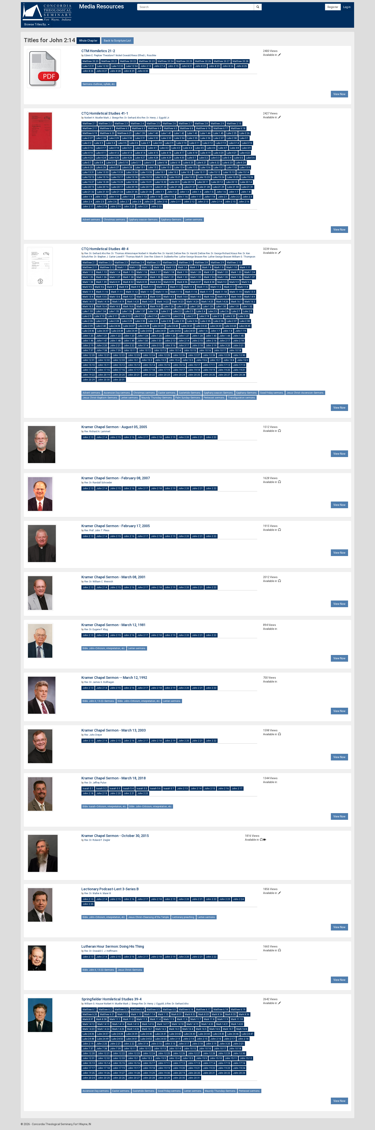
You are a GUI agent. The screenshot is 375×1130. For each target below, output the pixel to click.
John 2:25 (88, 904)
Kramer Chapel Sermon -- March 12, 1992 (114, 678)
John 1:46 (88, 340)
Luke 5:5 (238, 157)
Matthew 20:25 (184, 61)
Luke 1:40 (153, 133)
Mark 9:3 (234, 282)
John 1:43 (211, 335)
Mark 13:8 (142, 296)
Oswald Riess (130, 55)
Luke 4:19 (205, 152)
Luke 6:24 (241, 162)
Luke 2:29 (114, 138)
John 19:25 (89, 1073)
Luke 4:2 (164, 148)
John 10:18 (235, 350)
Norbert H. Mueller (94, 117)
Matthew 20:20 (90, 61)
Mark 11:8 (243, 287)
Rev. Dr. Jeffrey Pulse (95, 782)
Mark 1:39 (101, 282)
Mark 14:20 (133, 301)
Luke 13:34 (132, 172)
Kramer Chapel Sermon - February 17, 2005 (115, 526)
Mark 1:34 (209, 277)
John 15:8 (228, 360)
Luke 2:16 (178, 316)
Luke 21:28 (204, 187)
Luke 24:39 (158, 326)
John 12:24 (149, 355)
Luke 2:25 (231, 133)
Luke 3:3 (98, 143)
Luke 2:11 (112, 316)
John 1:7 (233, 192)
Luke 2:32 (153, 138)
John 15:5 (187, 360)
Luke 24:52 (175, 331)
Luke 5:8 (98, 162)
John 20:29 (89, 379)
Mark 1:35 (222, 277)
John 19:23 (224, 1068)
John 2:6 (112, 201)
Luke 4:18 (192, 152)
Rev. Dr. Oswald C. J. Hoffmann (100, 951)
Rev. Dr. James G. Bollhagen (99, 682)
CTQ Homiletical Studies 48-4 (104, 249)
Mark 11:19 (236, 292)
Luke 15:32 (160, 182)
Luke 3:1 (244, 138)
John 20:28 (239, 374)
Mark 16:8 (155, 306)
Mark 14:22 (163, 301)
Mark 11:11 (117, 292)
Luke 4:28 (153, 157)
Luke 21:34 (117, 192)
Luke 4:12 (114, 152)
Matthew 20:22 (128, 61)
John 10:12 (145, 350)
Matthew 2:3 (121, 123)
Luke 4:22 (245, 152)
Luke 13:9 (245, 167)
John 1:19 (240, 331)
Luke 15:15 (88, 177)
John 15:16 (179, 365)
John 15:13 (134, 365)
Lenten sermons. (194, 219)
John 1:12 (127, 196)
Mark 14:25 (207, 301)
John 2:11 (175, 201)
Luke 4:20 (218, 152)
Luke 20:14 (246, 182)
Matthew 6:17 (220, 128)
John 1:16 (182, 196)
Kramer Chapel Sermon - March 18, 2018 (113, 778)
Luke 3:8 (157, 143)
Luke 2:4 (200, 311)
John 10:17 (220, 350)
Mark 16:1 (236, 301)
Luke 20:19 (146, 187)
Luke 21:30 (233, 187)
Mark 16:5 (115, 306)
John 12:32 (104, 360)
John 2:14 (159, 66)
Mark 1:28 (128, 277)
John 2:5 (99, 201)
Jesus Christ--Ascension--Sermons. (305, 392)
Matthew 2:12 (107, 267)
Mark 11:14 (161, 292)
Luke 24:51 (160, 331)
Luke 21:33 (103, 192)
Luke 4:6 (211, 148)
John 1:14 (155, 196)
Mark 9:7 (111, 287)
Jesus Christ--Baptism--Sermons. (100, 397)
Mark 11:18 (221, 292)
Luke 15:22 (189, 177)
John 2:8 (136, 201)
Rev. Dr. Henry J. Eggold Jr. (156, 117)
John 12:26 (179, 355)
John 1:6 (221, 192)
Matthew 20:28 (240, 61)
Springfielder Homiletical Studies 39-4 (111, 999)
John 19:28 (134, 1073)
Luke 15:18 (132, 177)
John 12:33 (119, 360)
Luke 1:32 (247, 306)
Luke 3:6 (133, 143)
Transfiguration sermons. (241, 397)
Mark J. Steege (112, 117)
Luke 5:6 (250, 157)
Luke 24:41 (187, 326)
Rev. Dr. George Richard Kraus (222, 253)
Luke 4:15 (153, 152)
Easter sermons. (167, 392)
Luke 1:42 (179, 133)
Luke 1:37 (140, 311)
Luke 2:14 (152, 316)
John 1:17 (196, 196)
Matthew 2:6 (169, 123)
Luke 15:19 (146, 177)
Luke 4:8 (234, 148)
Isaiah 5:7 (168, 788)
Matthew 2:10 (234, 123)
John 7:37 (88, 350)
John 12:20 (89, 355)
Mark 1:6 (182, 267)
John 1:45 (238, 335)
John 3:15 (156, 345)
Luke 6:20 (188, 162)
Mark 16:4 (101, 306)
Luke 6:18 (162, 162)
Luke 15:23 (204, 177)
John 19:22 (89, 374)
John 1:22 (115, 335)
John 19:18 (194, 370)
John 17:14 (89, 370)
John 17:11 (209, 365)
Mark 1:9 (218, 267)
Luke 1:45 (218, 133)
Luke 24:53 (189, 331)
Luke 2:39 (88, 326)
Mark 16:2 (250, 301)
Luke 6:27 (114, 167)
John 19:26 (104, 1073)
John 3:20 (224, 345)
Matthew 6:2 (122, 128)
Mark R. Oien (142, 256)
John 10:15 (190, 350)
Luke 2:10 (99, 316)
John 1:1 (159, 192)
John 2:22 (156, 206)
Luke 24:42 (201, 326)
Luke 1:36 (127, 311)
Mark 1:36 (236, 277)
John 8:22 (200, 66)
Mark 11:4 (189, 287)
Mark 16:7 (142, 306)
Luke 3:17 (101, 148)
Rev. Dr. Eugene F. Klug (96, 629)
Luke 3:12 (208, 143)
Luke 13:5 (192, 167)
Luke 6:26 (101, 167)
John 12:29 (224, 355)
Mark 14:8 (236, 296)
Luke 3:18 (114, 148)
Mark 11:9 (88, 292)
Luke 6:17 (149, 162)
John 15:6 (201, 360)
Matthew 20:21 (109, 61)
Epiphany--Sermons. (171, 219)
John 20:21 (134, 374)
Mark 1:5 (170, 267)
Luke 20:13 (231, 182)
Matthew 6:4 (154, 128)
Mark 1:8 (206, 267)
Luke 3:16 (88, 148)
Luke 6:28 (127, 167)
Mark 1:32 (182, 277)
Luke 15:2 (173, 172)
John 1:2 (172, 192)
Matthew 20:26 (203, 61)
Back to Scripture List (117, 40)
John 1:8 (245, 192)
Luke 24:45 (244, 326)
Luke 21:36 (146, 192)
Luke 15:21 (175, 177)
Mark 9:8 (123, 287)
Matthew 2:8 (201, 123)
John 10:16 (205, 350)
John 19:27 (119, 1073)
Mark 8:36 (182, 282)
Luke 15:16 (103, 177)
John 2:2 (235, 196)
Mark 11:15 (176, 292)
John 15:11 (104, 365)
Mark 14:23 (178, 301)
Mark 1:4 (158, 267)
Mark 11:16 (191, 292)
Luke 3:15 (247, 143)
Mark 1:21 (209, 272)
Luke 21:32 (88, 192)
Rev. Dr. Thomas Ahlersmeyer (122, 253)
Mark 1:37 (249, 277)
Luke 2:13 (139, 316)
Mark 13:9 (155, 296)
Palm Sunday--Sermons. (188, 397)
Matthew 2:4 (137, 123)
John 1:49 (129, 340)
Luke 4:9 (246, 148)
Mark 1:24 (249, 272)
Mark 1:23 (236, 272)
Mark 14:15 (133, 1024)
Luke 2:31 (140, 138)
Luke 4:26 (127, 157)
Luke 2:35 (192, 138)
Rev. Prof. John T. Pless (96, 530)
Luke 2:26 (244, 133)
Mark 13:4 (88, 296)
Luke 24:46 (88, 331)
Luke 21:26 (175, 187)
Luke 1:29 (208, 306)
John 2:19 (115, 206)
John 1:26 (170, 335)
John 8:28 (115, 71)
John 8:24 (227, 66)
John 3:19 (211, 345)
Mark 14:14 (118, 1024)
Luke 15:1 (160, 172)
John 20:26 (209, 374)
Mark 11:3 (175, 287)
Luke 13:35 (146, 172)
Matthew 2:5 (153, 123)
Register (333, 7)
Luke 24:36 (114, 326)
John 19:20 (224, 370)
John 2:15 (173, 66)
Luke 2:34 (179, 138)
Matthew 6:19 (90, 133)
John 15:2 (146, 360)
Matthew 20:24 (165, 61)
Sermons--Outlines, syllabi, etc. (99, 84)
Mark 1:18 (168, 272)
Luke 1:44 (205, 133)
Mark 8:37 (195, 282)
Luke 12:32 (103, 66)
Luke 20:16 (103, 187)
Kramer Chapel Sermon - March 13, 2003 (113, 730)
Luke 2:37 (218, 138)
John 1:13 (141, 196)
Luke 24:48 (117, 331)
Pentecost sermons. (214, 397)
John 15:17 (194, 365)
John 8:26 (88, 71)
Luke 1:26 (168, 306)
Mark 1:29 (142, 277)
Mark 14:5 (195, 296)
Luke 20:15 (88, 187)
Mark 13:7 (128, 296)
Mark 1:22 (222, 272)
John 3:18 (197, 345)
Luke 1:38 (153, 311)
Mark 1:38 (88, 282)
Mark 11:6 (216, 287)
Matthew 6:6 (186, 128)
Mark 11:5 (202, 287)
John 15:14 (149, 365)
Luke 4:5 (199, 148)
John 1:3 (184, 192)
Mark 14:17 (89, 301)
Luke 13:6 (205, 167)
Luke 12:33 (117, 66)
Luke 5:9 (110, 162)
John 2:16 (243, 201)
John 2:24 (238, 899)
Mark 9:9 (135, 287)
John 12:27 (194, 355)
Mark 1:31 (168, 277)
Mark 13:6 (115, 296)
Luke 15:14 (243, 172)
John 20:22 (149, 374)
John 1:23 (129, 335)
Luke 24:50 (146, 331)
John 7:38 (101, 350)
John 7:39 (115, 350)
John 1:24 (142, 335)
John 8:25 (241, 66)
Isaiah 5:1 (88, 788)
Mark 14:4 (182, 296)
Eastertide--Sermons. (190, 392)
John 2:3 (247, 196)
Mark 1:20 (195, 272)
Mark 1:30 (155, 277)
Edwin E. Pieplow (93, 55)
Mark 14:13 (103, 1024)
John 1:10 (100, 196)
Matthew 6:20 (107, 133)
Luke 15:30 (132, 182)
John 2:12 (189, 201)
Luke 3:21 (127, 148)
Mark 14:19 (118, 301)
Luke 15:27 (88, 182)
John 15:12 (119, 365)
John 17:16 (119, 370)
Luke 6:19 (175, 162)
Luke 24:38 (143, 326)
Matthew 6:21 (124, 133)
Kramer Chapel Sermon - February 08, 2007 (115, 478)
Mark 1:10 (231, 267)
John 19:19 (209, 370)
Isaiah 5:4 (128, 788)
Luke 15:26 (247, 177)
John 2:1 (222, 196)
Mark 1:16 (142, 272)
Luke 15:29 (117, 182)
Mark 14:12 (89, 1024)
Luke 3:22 (140, 148)
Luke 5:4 (226, 157)
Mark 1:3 (146, 267)
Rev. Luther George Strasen (188, 256)
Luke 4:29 (166, 157)
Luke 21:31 (247, 187)
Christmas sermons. (115, 219)
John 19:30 (164, 1073)
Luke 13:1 (140, 167)
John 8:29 (129, 71)
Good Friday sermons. (272, 392)
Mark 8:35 (168, 282)
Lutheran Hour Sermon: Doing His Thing (112, 946)
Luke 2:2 (177, 311)
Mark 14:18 (103, 301)
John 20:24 (179, 374)
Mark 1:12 (88, 272)
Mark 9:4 (246, 282)
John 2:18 (101, 206)
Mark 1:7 (194, 267)
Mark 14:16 (148, 1024)
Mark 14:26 (222, 301)
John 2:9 (149, 201)
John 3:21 (238, 345)
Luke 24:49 (132, 331)
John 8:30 (142, 71)
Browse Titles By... (36, 24)
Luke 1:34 (101, 311)
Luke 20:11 (202, 182)
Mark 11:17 (206, 292)
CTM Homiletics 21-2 (98, 51)
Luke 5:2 (203, 157)
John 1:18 (209, 196)
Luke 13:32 (103, 172)
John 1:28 (197, 335)
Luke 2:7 (235, 311)
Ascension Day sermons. (117, 392)
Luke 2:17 (191, 316)
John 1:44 (224, 335)
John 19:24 (239, 1068)
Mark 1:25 (88, 277)
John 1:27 (183, 335)
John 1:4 (196, 192)
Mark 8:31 (115, 282)
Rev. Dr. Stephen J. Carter (102, 256)
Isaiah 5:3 (115, 788)
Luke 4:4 (187, 148)
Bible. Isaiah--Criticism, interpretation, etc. (104, 806)
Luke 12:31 (88, 66)
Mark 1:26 (101, 277)
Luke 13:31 (88, 172)
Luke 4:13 (127, 152)
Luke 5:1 (191, 157)
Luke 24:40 (172, 326)
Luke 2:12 (126, 316)
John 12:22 (119, 355)
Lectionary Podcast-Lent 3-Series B (110, 889)
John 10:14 (175, 350)
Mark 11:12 (132, 292)
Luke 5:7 (87, 162)
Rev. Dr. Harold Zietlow (170, 253)
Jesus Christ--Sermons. (130, 970)
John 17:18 (149, 370)
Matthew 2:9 (217, 123)
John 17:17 (134, 370)
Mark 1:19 (182, 272)
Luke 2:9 (87, 316)
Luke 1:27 (182, 306)
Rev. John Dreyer (93, 734)
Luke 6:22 (214, 162)
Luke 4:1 (152, 148)
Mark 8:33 (142, 282)
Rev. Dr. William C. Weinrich (98, 581)
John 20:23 (164, 374)
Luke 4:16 (166, 152)
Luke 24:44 (230, 326)
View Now (339, 94)
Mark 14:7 (222, 296)
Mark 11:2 (162, 287)
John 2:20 (129, 206)
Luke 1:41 (166, 133)
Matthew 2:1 (89, 123)
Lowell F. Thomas (125, 256)
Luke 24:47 (103, 331)
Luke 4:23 (88, 157)
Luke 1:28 (195, 306)
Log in (347, 7)
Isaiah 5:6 (155, 788)
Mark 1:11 (245, 267)
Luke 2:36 (205, 138)
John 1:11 (114, 196)
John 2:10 (161, 201)
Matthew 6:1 (106, 128)
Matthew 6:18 (238, 128)
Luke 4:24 (101, 157)
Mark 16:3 (88, 306)
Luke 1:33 (88, 311)
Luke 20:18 (132, 187)
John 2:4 (87, 201)
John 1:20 (88, 335)
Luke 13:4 (179, 167)
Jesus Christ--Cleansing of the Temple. (148, 917)
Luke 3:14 (234, 143)
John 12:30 (239, 355)
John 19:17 (179, 370)
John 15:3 (160, 360)
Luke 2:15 (165, 316)
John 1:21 (101, 335)
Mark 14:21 (148, 301)
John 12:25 (164, 355)
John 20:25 (194, 374)
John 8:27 (101, 71)
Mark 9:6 (99, 287)
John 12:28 (209, 355)
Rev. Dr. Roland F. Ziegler (97, 840)
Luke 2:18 (204, 316)
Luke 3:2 (87, 143)
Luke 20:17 (117, 187)
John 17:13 (239, 365)
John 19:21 (239, 370)
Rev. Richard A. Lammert (97, 431)
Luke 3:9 (169, 143)
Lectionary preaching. (183, 917)
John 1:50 (142, 340)
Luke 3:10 (181, 143)
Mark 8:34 (155, 282)
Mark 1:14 (115, 272)
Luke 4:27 (140, 157)
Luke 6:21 (201, 162)
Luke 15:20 (160, 177)
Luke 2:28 (101, 138)
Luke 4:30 (179, 157)
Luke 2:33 (166, 138)
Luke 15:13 (229, 172)
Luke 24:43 (215, 326)
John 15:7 (215, 360)
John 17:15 (104, 370)
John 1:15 (168, 196)
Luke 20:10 (188, 182)
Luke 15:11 (200, 172)
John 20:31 (119, 379)
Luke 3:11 (194, 143)
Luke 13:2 (153, 167)
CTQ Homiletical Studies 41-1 (104, 113)
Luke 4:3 (175, 148)
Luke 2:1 (165, 311)
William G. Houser (94, 1003)
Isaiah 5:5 (142, 788)
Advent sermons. (92, 219)
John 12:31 (89, 360)
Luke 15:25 (233, 177)
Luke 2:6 (224, 311)
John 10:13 (160, 350)
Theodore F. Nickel (112, 55)
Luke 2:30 (127, 138)
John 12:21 (104, 355)
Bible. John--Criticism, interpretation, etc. (104, 648)
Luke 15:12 (214, 172)
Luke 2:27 (88, 138)
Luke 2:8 (247, 311)
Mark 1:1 (122, 267)
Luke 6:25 (88, 167)
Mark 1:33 (195, 277)
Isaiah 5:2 (101, 788)
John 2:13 (145, 66)
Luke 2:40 (101, 326)
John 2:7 (124, 201)
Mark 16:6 (128, 306)
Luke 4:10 (88, 152)
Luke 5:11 (136, 162)
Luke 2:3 (189, 311)
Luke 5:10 (123, 162)
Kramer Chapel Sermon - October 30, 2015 (115, 836)
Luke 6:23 (227, 162)
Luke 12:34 (132, 66)
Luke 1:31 (234, 306)
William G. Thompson (243, 256)
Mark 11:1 (148, 287)
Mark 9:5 (87, 287)
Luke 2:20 (230, 316)
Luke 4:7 (222, 148)
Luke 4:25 (114, 157)
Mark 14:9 (249, 296)
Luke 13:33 (117, 172)
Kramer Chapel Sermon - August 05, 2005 (114, 427)
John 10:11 (130, 350)
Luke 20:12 (217, 182)
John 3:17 (183, 345)
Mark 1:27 (115, 277)
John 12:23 (134, 355)
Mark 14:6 (209, 296)
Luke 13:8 (232, 167)
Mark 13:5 (101, 296)
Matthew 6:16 (203, 128)
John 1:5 (208, 192)
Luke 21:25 (160, 187)
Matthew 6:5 (170, 128)
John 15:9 (242, 360)
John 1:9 (87, 196)
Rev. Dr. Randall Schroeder (98, 482)
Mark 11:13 (147, 292)
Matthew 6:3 (138, 128)
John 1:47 (101, 340)
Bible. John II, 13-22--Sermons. (99, 701)
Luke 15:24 (218, 177)
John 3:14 (142, 345)
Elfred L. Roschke (147, 55)
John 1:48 (115, 340)
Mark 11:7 (229, 287)
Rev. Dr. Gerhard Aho (131, 117)
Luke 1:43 (192, 133)
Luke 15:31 (146, 182)
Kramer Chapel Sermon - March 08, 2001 (113, 577)
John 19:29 (149, 1073)
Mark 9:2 (222, 282)
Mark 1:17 (155, 272)
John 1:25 (156, 335)
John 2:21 (142, 206)
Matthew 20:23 (147, 61)
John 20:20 (119, 374)
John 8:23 (214, 66)
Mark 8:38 (209, 282)
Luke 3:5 (122, 143)
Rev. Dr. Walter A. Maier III (97, 893)
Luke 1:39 (140, 133)
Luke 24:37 (129, 326)
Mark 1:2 (134, 267)
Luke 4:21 (232, 152)
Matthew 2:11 (90, 128)
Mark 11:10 (102, 292)
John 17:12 (224, 365)
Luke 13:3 (166, 167)
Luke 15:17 (117, 177)
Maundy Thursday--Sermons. (156, 397)
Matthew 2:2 (105, 123)
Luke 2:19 (217, 316)
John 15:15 (164, 365)
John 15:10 (89, 365)
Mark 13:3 (250, 292)
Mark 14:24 (192, 301)
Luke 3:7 (145, 143)
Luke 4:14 (140, 152)
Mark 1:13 (101, 272)
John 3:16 (170, 345)
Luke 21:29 (218, 187)
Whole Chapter (88, 40)
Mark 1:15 (128, 272)
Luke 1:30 (221, 306)
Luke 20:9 (174, 182)
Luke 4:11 (101, 152)
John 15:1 (133, 360)
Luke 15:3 (186, 172)
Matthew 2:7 (185, 123)
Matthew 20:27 (222, 61)
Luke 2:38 (232, 138)
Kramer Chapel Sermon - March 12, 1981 (113, 625)
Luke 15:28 (103, 182)
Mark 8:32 (128, 282)
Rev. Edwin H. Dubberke (161, 256)
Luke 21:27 (189, 187)
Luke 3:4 (110, 143)
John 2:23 (224, 899)
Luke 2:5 (212, 311)
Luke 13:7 (218, 167)
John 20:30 (104, 379)
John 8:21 (186, 66)
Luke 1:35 (114, 311)
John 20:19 (104, 374)
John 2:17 (88, 206)
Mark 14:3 (168, 296)
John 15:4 (174, 360)
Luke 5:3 (215, 157)
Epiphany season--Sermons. (143, 219)
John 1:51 (156, 340)
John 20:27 (224, 374)
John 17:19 (164, 370)
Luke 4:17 (179, 152)
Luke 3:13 (221, 143)
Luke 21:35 (132, 192)
